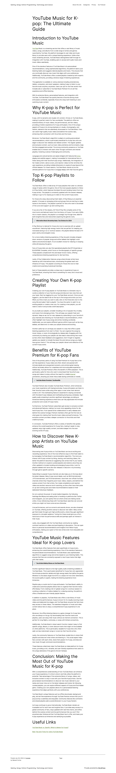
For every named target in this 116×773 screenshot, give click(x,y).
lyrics (78, 156)
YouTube (35, 48)
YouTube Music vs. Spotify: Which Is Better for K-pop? (50, 727)
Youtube (27, 758)
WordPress (101, 768)
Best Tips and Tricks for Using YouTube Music (47, 732)
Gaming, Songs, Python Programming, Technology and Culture (32, 5)
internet (72, 374)
